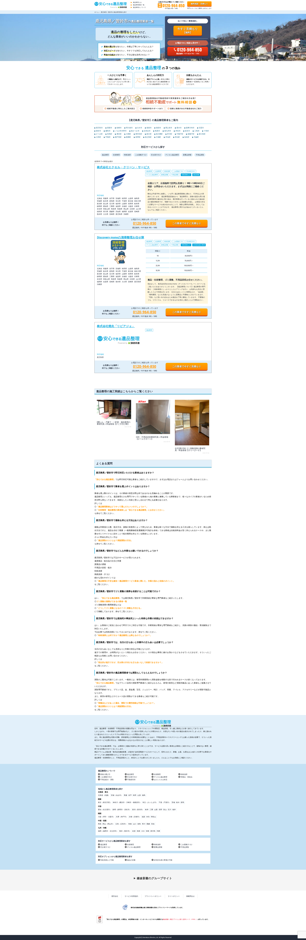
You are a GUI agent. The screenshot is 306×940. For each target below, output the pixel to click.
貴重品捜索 (187, 155)
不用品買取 (200, 155)
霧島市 (107, 131)
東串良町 (138, 134)
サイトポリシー (174, 896)
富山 (165, 809)
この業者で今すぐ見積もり (186, 223)
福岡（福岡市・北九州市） (108, 831)
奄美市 (157, 131)
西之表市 (168, 128)
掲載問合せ (190, 896)
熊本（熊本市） (125, 831)
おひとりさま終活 (160, 780)
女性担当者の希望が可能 (163, 860)
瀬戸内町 (118, 137)
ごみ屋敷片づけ (141, 155)
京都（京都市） (135, 817)
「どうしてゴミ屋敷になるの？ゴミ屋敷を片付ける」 (119, 608)
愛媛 (148, 824)
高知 (152, 824)
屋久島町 (201, 134)
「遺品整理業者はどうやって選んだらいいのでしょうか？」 (122, 507)
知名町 (186, 137)
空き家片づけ (105, 847)
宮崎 (147, 831)
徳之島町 (148, 137)
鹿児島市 (99, 128)
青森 (125, 795)
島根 (130, 824)
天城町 (158, 137)
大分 (143, 831)
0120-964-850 (144, 223)
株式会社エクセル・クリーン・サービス (153, 196)
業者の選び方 (105, 774)
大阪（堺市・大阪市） (106, 817)
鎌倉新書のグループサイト (154, 878)
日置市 (201, 128)
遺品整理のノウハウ (139, 7)
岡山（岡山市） (108, 824)
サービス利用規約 (131, 896)
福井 (174, 809)
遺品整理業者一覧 (138, 5)
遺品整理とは (137, 2)
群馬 (182, 802)
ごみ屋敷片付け (106, 777)
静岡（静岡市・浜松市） (122, 809)
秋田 (134, 795)
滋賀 (143, 817)
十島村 (206, 131)
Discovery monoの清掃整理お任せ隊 (153, 276)
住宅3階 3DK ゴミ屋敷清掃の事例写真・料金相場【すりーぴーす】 (190, 449)
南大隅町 (159, 134)
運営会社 (114, 896)
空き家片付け (156, 155)
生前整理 (116, 155)
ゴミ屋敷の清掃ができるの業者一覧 (111, 601)
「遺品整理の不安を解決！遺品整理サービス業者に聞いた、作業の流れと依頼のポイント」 (135, 581)
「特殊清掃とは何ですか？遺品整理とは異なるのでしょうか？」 (124, 635)
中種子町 (179, 134)
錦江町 (149, 134)
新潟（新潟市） (138, 809)
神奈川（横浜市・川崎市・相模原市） (127, 802)
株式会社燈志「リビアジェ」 (153, 347)
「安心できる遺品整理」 (104, 479)
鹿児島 (152, 831)
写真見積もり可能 (107, 860)
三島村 (196, 131)
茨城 (173, 802)
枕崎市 (119, 128)
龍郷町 (128, 137)
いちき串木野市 (121, 131)
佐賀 (134, 831)
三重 (151, 809)
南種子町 (190, 134)
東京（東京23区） (105, 802)
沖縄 (158, 831)
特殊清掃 (127, 155)
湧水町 (119, 134)
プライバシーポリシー (153, 896)
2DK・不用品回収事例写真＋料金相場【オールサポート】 (152, 438)
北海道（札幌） (104, 795)
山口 (134, 824)
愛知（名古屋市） (104, 809)
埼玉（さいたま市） (150, 802)
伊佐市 (177, 131)
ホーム (96, 12)
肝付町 (169, 134)
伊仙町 (167, 137)
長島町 (109, 134)
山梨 (156, 809)
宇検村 (107, 137)
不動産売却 (131, 780)
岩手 (130, 795)
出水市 (139, 128)
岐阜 (146, 809)
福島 (143, 795)
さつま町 (99, 134)
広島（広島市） (121, 824)
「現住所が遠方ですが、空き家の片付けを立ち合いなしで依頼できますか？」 (129, 662)
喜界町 (137, 137)
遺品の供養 (131, 860)
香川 (143, 824)
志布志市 (146, 131)
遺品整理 (105, 155)
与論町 (196, 137)
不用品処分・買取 (107, 780)
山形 (139, 795)
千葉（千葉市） (164, 802)
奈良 (148, 817)
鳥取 (99, 824)
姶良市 (187, 131)
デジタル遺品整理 (172, 155)
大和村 (98, 137)
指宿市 (149, 128)
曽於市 (98, 131)
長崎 (138, 831)
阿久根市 (129, 128)
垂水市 (179, 128)
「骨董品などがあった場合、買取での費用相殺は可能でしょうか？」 (126, 703)
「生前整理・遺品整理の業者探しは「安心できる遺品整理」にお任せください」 (130, 510)
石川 (169, 809)
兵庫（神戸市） (122, 817)
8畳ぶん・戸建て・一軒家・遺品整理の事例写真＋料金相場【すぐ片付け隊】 (113, 423)
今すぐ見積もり (187, 30)
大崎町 (128, 134)
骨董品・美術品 (186, 777)
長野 (160, 809)
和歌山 (153, 817)
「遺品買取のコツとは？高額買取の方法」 (114, 540)
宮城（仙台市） (117, 795)
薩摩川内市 (190, 128)
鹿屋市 (109, 128)
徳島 (139, 824)
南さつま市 (135, 131)
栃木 (178, 802)
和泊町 (177, 137)
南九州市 (167, 131)
